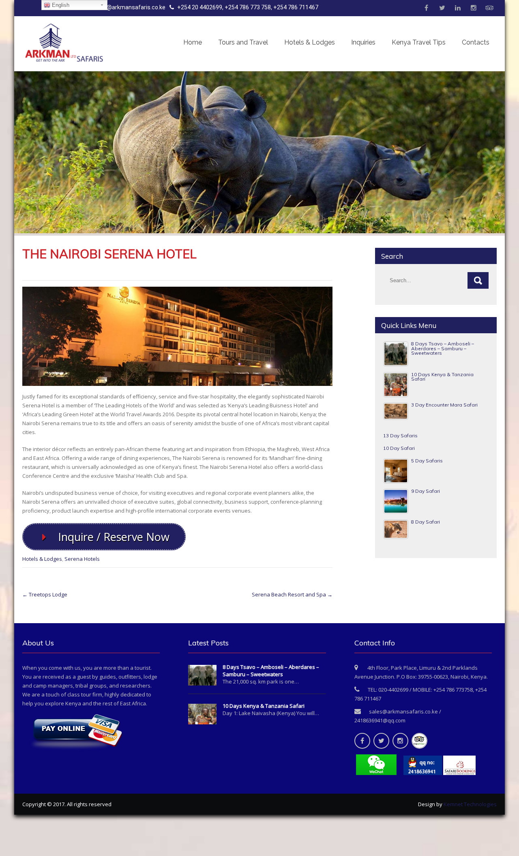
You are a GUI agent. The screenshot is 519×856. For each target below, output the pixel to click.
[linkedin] (457, 8)
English (59, 5)
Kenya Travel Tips (419, 42)
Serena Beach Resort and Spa (292, 594)
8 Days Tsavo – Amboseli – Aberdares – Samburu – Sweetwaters (442, 348)
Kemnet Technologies (470, 804)
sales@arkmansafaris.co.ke (128, 7)
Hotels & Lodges (309, 42)
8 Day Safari (425, 522)
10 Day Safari (399, 448)
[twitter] (442, 8)
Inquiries (363, 42)
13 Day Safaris (400, 435)
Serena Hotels (82, 558)
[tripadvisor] (489, 8)
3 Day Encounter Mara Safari (444, 405)
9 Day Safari (425, 491)
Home (192, 42)
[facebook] (426, 8)
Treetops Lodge (44, 594)
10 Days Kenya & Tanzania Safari (442, 376)
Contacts (475, 42)
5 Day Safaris (427, 461)
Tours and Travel (243, 42)
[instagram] (473, 8)
